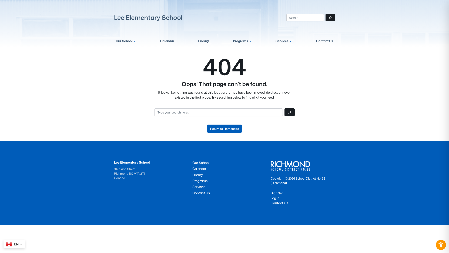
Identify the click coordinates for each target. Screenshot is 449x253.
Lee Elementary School (148, 17)
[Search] (330, 17)
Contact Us (279, 203)
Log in (275, 198)
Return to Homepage (224, 129)
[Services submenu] (290, 41)
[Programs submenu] (250, 41)
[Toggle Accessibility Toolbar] (440, 244)
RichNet (277, 193)
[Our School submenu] (134, 41)
